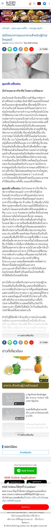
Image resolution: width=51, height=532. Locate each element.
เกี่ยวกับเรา (39, 519)
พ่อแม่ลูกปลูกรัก (35, 28)
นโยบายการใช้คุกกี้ (36, 512)
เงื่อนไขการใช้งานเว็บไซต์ (34, 497)
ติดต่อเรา (25, 522)
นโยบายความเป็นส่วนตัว (17, 512)
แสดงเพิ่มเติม (27, 335)
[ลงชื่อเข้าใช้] (44, 3)
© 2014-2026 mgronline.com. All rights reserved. (25, 525)
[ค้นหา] (34, 4)
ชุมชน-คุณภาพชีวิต (19, 28)
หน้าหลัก (5, 28)
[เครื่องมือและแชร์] (49, 3)
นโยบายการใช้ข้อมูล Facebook (20, 519)
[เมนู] (2, 3)
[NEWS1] (39, 3)
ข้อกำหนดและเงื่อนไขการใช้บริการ (25, 515)
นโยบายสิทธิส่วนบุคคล (11, 500)
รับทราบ (25, 507)
